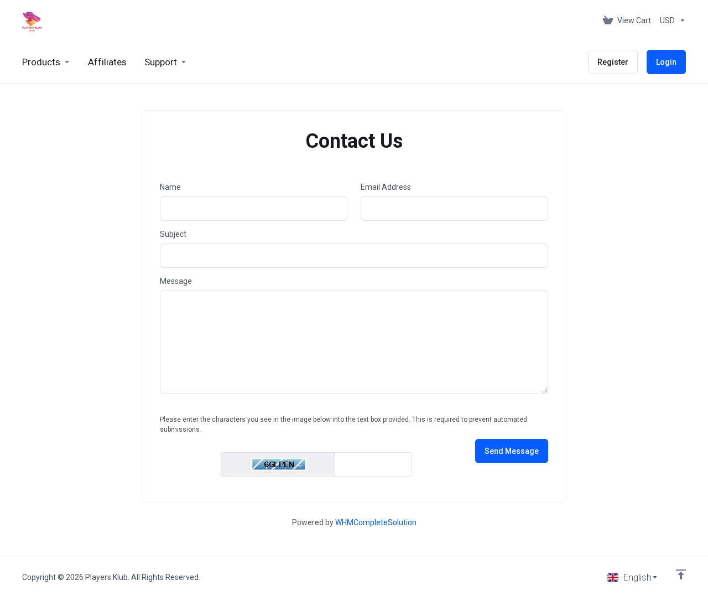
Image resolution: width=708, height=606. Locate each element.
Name (170, 187)
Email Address (386, 187)
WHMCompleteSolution (376, 522)
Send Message (512, 451)
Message (176, 281)
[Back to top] (681, 574)
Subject (173, 234)
